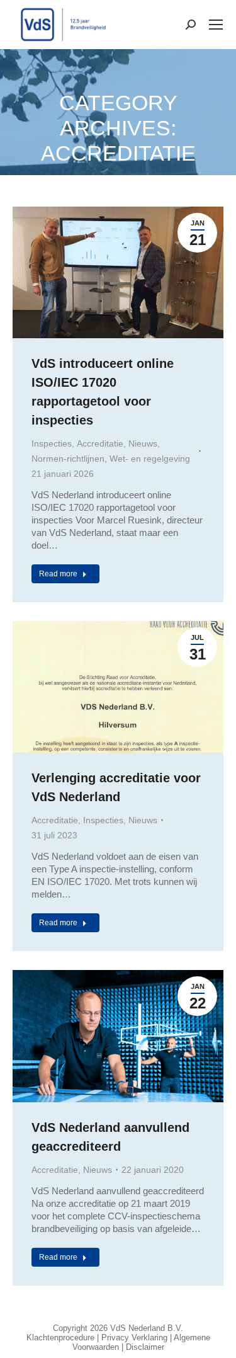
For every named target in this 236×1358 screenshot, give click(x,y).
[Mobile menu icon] (215, 24)
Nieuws (142, 443)
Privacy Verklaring (134, 1337)
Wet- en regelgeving (150, 459)
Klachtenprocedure (60, 1337)
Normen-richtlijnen (67, 459)
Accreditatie (100, 443)
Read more (58, 573)
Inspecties (51, 443)
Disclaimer (145, 1347)
